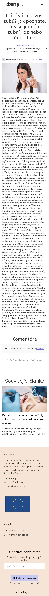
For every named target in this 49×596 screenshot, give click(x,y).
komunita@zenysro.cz (17, 534)
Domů (17, 45)
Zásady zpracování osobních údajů (24, 583)
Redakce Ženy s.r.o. (13, 60)
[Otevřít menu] (42, 5)
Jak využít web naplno (14, 486)
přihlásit (40, 348)
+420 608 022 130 (15, 530)
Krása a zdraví (28, 45)
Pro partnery (10, 478)
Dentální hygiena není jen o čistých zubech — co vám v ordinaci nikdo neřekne (24, 419)
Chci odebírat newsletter (24, 578)
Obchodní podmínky (13, 482)
